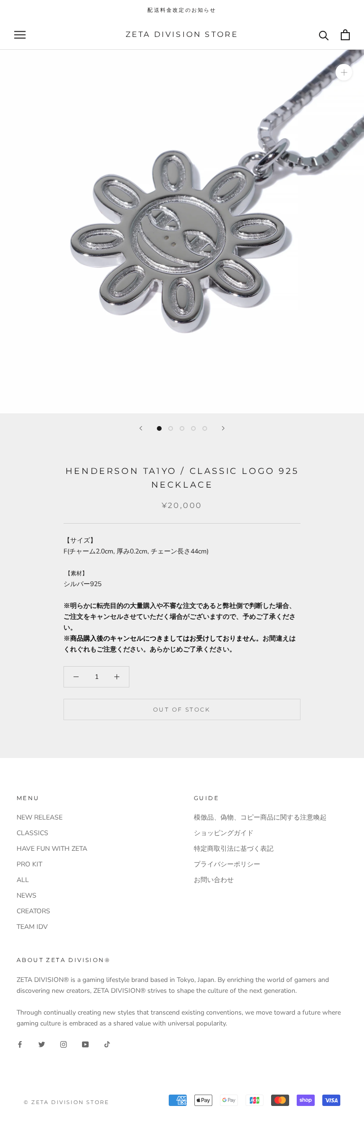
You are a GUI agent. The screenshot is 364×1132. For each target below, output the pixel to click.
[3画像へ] (182, 428)
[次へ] (223, 428)
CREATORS (33, 911)
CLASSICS (32, 833)
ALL (23, 879)
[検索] (324, 35)
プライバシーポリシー (227, 864)
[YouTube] (85, 1043)
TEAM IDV (32, 926)
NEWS (26, 895)
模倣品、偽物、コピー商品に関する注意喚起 (260, 817)
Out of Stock (182, 709)
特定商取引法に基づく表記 (233, 848)
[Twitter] (41, 1043)
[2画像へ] (170, 428)
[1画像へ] (159, 428)
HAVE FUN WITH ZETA (52, 848)
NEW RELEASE (40, 817)
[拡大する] (344, 72)
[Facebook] (20, 1043)
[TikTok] (107, 1043)
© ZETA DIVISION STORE (66, 1102)
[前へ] (140, 428)
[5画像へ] (204, 428)
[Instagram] (63, 1043)
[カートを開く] (345, 34)
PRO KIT (29, 864)
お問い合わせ (214, 879)
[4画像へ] (193, 428)
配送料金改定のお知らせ (181, 10)
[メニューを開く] (20, 35)
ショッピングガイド (224, 833)
